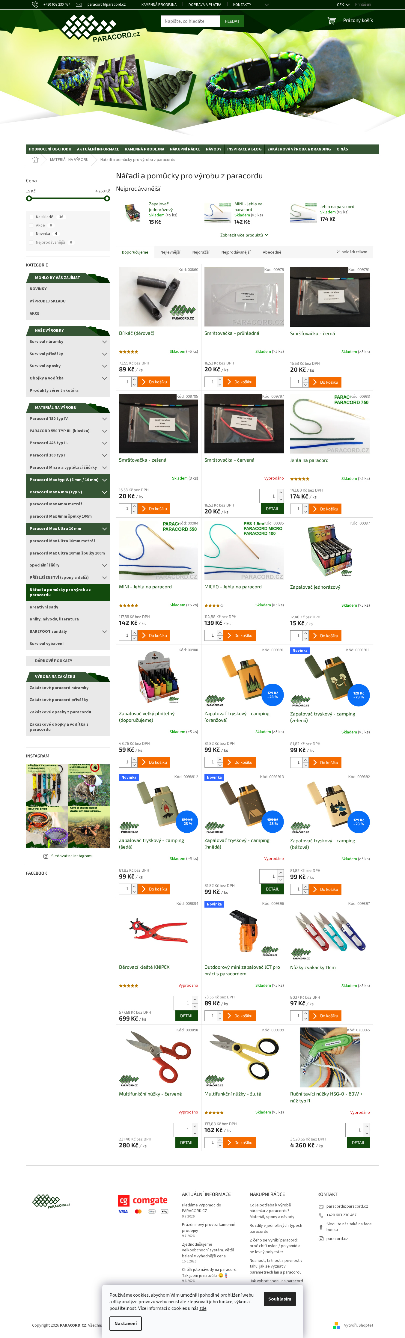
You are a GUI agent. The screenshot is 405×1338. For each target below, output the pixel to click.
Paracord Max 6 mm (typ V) (56, 492)
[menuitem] (50, 149)
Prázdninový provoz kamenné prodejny (208, 1227)
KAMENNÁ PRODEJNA (159, 4)
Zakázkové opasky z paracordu (60, 712)
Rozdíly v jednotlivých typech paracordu (276, 1228)
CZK (341, 4)
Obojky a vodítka (47, 378)
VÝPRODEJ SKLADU (48, 301)
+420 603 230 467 (341, 1215)
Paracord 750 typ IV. (49, 419)
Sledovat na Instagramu (72, 856)
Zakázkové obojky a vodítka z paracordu (59, 727)
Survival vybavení (47, 644)
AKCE (34, 314)
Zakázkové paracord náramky (59, 688)
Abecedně (272, 252)
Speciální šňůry (44, 565)
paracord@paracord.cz (347, 1206)
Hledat (232, 21)
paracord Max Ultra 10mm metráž (63, 541)
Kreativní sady (44, 607)
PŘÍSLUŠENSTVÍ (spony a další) (59, 578)
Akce (44, 225)
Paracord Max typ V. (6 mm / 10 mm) (64, 480)
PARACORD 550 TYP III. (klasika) (60, 431)
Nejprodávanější (54, 242)
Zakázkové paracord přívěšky (59, 700)
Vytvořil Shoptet (358, 1326)
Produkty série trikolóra (54, 391)
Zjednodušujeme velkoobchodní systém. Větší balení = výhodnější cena (208, 1250)
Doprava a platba (205, 4)
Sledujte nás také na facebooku (349, 1227)
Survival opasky (45, 366)
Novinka (46, 234)
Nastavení (126, 1323)
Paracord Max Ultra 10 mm (55, 529)
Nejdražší (200, 252)
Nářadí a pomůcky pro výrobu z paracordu (60, 592)
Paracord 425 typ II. (49, 443)
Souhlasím (279, 1299)
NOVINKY (38, 289)
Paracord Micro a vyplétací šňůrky (63, 468)
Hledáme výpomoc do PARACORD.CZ (201, 1208)
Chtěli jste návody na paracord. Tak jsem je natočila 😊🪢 (209, 1272)
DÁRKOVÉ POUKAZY (53, 661)
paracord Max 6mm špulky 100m (61, 516)
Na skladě (49, 217)
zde (203, 1308)
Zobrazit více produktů (241, 234)
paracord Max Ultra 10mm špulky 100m (67, 553)
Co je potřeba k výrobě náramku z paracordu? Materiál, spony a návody (272, 1211)
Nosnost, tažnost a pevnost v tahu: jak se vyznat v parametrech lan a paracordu (276, 1266)
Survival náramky (46, 342)
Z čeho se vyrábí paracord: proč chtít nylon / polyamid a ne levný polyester (275, 1246)
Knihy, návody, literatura (54, 619)
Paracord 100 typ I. (48, 455)
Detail (272, 508)
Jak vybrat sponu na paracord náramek (276, 1284)
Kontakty (242, 4)
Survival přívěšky (46, 354)
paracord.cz (337, 1239)
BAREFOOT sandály (48, 632)
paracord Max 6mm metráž (56, 504)
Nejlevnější (170, 252)
